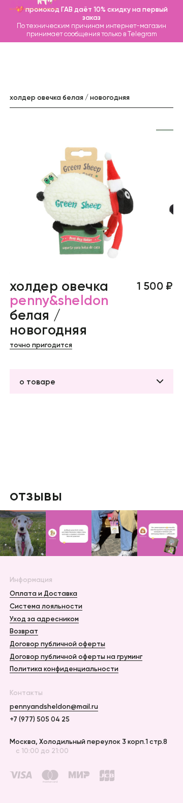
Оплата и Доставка (43, 593)
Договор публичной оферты (57, 644)
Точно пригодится (41, 345)
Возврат (24, 631)
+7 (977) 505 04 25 (40, 719)
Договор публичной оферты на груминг (76, 656)
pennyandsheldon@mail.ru (54, 706)
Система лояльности (46, 606)
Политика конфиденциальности (64, 668)
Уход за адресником (44, 619)
